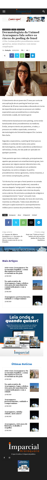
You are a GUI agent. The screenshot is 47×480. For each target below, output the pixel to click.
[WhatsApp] (22, 55)
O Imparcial (26, 215)
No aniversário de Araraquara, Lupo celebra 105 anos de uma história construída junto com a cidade (16, 285)
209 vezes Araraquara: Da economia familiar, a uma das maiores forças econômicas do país (16, 270)
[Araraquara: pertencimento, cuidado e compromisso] (37, 300)
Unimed (34, 215)
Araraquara (6, 29)
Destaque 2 (20, 29)
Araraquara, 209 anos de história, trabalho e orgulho (16, 426)
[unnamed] (23, 23)
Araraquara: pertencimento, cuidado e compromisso (18, 298)
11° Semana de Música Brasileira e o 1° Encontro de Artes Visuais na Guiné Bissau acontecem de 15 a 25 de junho (12, 238)
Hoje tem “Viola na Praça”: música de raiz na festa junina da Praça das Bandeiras (35, 237)
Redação (8, 50)
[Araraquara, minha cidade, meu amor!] (34, 415)
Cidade (14, 29)
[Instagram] (9, 458)
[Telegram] (32, 55)
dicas (19, 215)
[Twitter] (17, 55)
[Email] (27, 55)
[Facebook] (11, 55)
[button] (4, 11)
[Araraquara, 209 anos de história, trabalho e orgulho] (34, 427)
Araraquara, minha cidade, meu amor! (13, 413)
